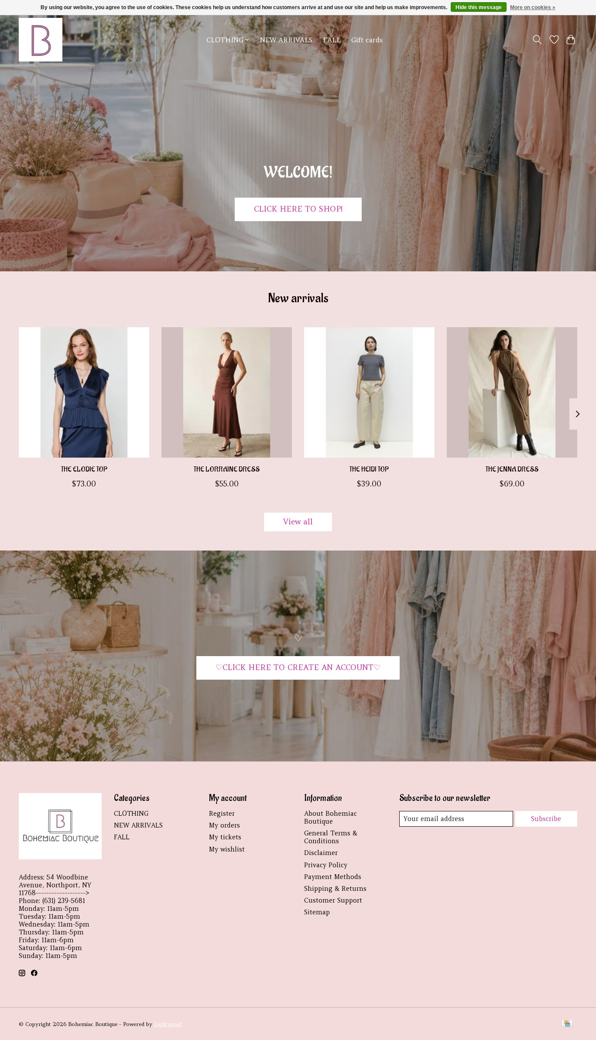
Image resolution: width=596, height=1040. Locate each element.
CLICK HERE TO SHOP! (298, 209)
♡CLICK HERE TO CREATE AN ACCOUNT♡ (298, 667)
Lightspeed (168, 1024)
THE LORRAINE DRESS (227, 469)
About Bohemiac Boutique (330, 817)
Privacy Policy (325, 865)
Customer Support (333, 900)
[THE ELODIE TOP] (84, 392)
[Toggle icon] (537, 40)
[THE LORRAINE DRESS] (226, 392)
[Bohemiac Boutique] (40, 40)
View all (298, 522)
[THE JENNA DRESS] (512, 392)
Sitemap (317, 912)
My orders (224, 825)
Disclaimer (321, 853)
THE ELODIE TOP (84, 469)
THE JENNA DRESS (512, 469)
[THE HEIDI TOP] (369, 392)
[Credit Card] (567, 1024)
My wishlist (227, 849)
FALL (332, 40)
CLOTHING (131, 814)
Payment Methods (332, 877)
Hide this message (479, 7)
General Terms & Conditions (330, 837)
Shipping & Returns (335, 889)
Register (222, 814)
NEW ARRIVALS (286, 40)
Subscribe (546, 819)
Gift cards (367, 40)
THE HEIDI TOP (369, 469)
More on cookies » (532, 7)
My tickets (225, 837)
